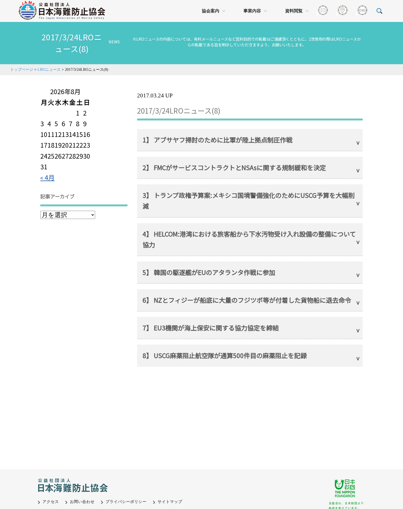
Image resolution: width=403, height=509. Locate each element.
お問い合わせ (82, 502)
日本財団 (152, 479)
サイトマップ (170, 502)
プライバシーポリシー (126, 502)
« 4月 (47, 177)
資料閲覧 (294, 11)
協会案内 (210, 11)
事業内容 (252, 11)
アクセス (50, 502)
